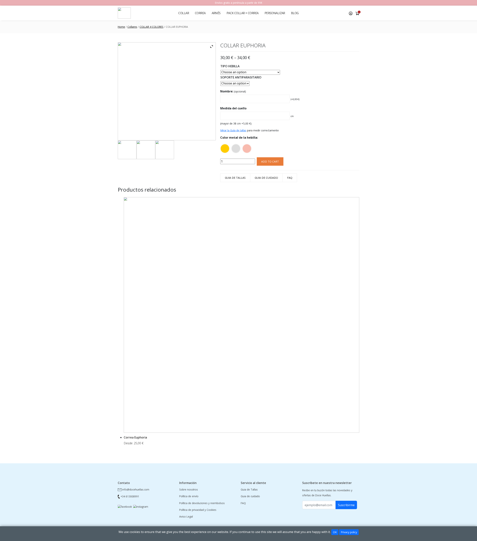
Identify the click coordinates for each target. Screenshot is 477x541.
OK (335, 532)
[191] (140, 506)
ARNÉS (216, 13)
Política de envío (188, 496)
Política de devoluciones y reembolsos (202, 503)
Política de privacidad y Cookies (197, 510)
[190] (125, 506)
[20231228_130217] (127, 150)
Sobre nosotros (188, 489)
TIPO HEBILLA (230, 66)
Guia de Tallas (235, 177)
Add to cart (270, 161)
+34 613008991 (130, 496)
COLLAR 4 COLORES (151, 27)
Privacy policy (349, 532)
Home (121, 27)
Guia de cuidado (266, 177)
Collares (132, 27)
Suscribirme (346, 505)
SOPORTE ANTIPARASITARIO (240, 77)
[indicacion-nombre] (164, 150)
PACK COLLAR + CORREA (243, 13)
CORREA (200, 13)
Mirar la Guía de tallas (233, 130)
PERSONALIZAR (275, 13)
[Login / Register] (351, 13)
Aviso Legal (186, 516)
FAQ (289, 177)
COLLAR (183, 13)
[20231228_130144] (146, 150)
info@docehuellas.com (135, 489)
